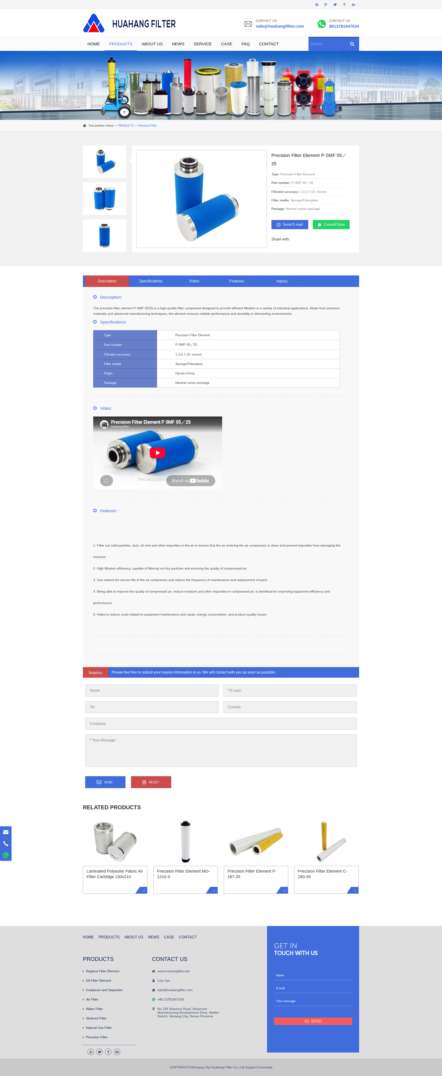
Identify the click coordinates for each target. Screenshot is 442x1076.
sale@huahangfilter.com (280, 26)
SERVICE (203, 44)
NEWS (178, 44)
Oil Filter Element (98, 980)
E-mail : (235, 690)
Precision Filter (147, 125)
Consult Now (334, 224)
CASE (226, 44)
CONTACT (269, 44)
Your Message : (103, 740)
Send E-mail (293, 224)
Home (110, 125)
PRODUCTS (120, 44)
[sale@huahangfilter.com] (6, 832)
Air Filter (92, 999)
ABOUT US (152, 44)
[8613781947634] (6, 855)
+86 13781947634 (170, 999)
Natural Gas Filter (99, 1028)
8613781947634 (344, 26)
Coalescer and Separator (104, 990)
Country (234, 707)
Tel (92, 707)
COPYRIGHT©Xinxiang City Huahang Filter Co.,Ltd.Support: (214, 1067)
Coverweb (265, 1067)
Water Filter (94, 1009)
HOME (93, 44)
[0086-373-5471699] (6, 843)
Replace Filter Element (102, 971)
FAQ (245, 44)
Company (98, 724)
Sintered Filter (96, 1018)
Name (95, 690)
